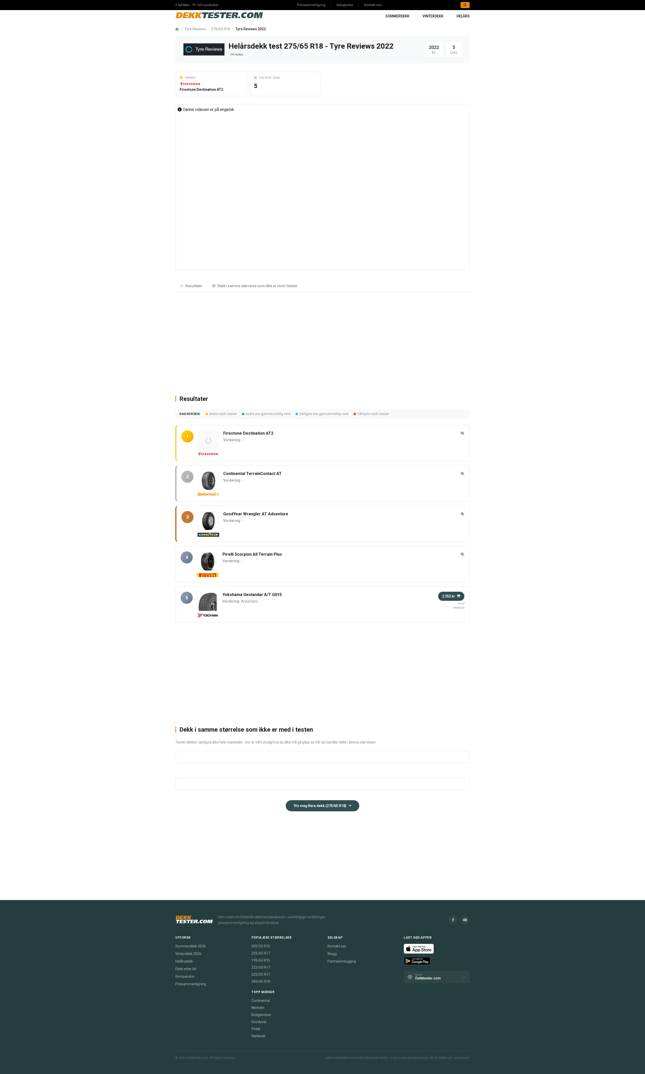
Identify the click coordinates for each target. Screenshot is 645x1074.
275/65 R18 (220, 29)
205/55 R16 (260, 946)
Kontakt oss (373, 5)
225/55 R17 (260, 974)
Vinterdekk (433, 16)
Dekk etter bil (185, 969)
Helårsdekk (184, 961)
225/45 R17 (260, 953)
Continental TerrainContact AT (252, 473)
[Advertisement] (322, 341)
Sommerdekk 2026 (190, 946)
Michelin (258, 1008)
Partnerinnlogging (342, 961)
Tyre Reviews (195, 29)
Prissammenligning (311, 5)
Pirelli (255, 1029)
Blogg (332, 954)
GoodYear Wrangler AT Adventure (255, 514)
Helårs (463, 16)
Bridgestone (261, 1015)
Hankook (258, 1036)
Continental (260, 1001)
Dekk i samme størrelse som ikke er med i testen (257, 286)
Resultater (193, 286)
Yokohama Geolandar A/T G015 (252, 594)
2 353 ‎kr (448, 596)
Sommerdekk (397, 16)
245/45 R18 (260, 981)
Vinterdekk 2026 (188, 954)
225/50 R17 (260, 967)
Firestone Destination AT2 (201, 89)
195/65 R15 (260, 960)
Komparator (345, 5)
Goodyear (259, 1022)
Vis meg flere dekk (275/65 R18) (320, 806)
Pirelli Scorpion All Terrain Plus (252, 554)
